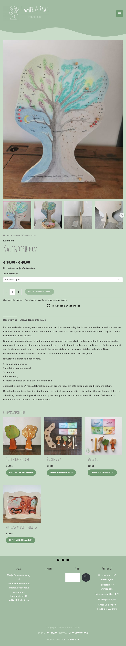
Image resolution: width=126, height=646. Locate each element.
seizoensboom (60, 300)
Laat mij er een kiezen (21, 472)
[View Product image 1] (17, 215)
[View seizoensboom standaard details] (109, 215)
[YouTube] (67, 559)
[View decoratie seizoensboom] (48, 215)
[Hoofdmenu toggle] (119, 13)
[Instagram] (58, 559)
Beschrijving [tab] (10, 320)
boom (33, 300)
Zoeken (85, 577)
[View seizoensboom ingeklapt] (78, 215)
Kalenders (15, 235)
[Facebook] (63, 559)
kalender (40, 300)
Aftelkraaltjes (10, 273)
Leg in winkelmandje (39, 291)
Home (6, 235)
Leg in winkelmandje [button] (20, 540)
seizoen (48, 300)
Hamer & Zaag (35, 10)
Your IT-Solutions (70, 639)
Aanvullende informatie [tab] (33, 320)
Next (121, 215)
